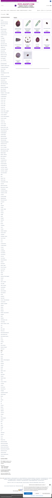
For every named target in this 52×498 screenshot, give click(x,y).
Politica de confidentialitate (34, 482)
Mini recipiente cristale (4, 150)
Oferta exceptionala (4, 78)
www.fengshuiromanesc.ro (12, 480)
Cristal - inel (3, 107)
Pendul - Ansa (3, 178)
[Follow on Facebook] (50, 1)
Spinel (2, 368)
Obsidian (2, 318)
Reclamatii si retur (12, 485)
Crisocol (2, 247)
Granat (2, 274)
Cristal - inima (3, 109)
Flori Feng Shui (3, 58)
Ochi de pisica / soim (4, 319)
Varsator (2, 414)
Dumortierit (3, 263)
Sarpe (2, 428)
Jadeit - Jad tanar (3, 285)
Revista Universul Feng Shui (5, 448)
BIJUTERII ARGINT (4, 63)
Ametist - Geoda (3, 209)
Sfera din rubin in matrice (18, 61)
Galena (2, 272)
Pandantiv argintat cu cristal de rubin (47, 45)
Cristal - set (2, 120)
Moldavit (2, 310)
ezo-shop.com (38, 478)
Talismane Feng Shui (4, 138)
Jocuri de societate (4, 172)
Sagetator (2, 410)
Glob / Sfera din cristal (4, 83)
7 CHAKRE (2, 38)
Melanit (2, 307)
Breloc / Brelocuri (3, 156)
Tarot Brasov (19, 480)
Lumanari (2, 194)
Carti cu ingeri (3, 25)
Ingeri (2, 27)
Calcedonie (2, 225)
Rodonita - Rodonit (4, 347)
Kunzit (2, 294)
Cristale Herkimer (3, 96)
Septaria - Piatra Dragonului (5, 359)
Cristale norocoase (4, 34)
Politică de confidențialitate (39, 495)
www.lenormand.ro (41, 480)
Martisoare (2, 456)
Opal (1, 327)
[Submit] (15, 5)
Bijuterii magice (3, 152)
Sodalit (2, 367)
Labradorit (2, 296)
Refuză (37, 493)
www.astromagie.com (44, 479)
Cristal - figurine (3, 125)
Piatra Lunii (2, 330)
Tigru (1, 423)
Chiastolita (2, 234)
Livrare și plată (13, 10)
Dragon (2, 427)
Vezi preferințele (46, 493)
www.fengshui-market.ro (12, 479)
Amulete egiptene (3, 132)
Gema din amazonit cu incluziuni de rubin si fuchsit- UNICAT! (27, 29)
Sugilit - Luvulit (3, 370)
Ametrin (2, 210)
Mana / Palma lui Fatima (4, 129)
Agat (1, 203)
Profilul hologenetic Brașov (33, 480)
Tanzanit (2, 376)
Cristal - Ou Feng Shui (4, 112)
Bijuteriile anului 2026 (4, 23)
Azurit (2, 221)
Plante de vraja (3, 85)
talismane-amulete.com (31, 478)
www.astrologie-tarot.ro (27, 479)
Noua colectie (3, 40)
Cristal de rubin (27, 60)
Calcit (2, 227)
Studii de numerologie (4, 443)
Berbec (2, 396)
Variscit (2, 385)
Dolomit (2, 261)
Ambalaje (2, 390)
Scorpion (2, 408)
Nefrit (2, 316)
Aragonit (2, 218)
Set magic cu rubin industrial (27, 45)
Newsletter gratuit (24, 10)
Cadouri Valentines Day (4, 454)
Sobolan (2, 419)
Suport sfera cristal (4, 43)
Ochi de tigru (3, 321)
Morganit (2, 314)
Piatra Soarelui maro (4, 334)
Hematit (2, 278)
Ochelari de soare (3, 56)
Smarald (2, 365)
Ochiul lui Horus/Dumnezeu (5, 76)
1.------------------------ (4, 61)
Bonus (5, 10)
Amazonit (2, 205)
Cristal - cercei (3, 100)
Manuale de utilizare (4, 32)
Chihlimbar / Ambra (4, 236)
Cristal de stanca (3, 243)
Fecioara (2, 405)
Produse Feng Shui (4, 163)
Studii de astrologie (4, 441)
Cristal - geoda (3, 105)
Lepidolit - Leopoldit (4, 303)
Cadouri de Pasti (3, 452)
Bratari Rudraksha (3, 29)
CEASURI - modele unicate (5, 65)
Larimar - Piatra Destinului (5, 299)
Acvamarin (2, 201)
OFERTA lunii (3, 47)
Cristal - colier (3, 101)
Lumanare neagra (3, 196)
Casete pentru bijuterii (4, 392)
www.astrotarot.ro (20, 479)
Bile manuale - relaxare (4, 187)
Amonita (2, 212)
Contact (30, 10)
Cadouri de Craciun (4, 450)
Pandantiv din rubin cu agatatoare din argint (18, 29)
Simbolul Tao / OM (4, 143)
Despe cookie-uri (33, 495)
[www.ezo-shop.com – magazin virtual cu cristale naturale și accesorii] (26, 5)
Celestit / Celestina (4, 230)
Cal (1, 430)
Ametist (2, 207)
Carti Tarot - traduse (4, 167)
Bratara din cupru (3, 52)
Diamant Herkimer (4, 259)
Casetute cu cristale (4, 192)
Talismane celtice (3, 136)
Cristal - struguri (3, 123)
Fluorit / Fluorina (3, 267)
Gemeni (2, 399)
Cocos (2, 436)
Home (2, 10)
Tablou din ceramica (4, 45)
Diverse (2, 36)
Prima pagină (3, 14)
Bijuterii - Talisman (4, 154)
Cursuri (18, 10)
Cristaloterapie (3, 189)
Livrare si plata (6, 485)
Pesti (1, 416)
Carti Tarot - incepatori (4, 169)
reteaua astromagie (19, 482)
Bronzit (2, 223)
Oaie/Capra (2, 432)
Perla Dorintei (3, 80)
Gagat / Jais (2, 270)
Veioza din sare (3, 388)
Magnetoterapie (3, 198)
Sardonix (2, 354)
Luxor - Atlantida (3, 60)
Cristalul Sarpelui (3, 245)
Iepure (2, 425)
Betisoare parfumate (4, 185)
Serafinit (2, 361)
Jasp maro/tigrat (3, 290)
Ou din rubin (37, 44)
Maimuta (2, 434)
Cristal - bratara (3, 98)
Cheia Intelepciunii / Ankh (5, 72)
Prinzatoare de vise (4, 165)
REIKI (2, 174)
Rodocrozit (2, 348)
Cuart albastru (3, 252)
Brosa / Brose (3, 158)
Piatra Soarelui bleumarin (5, 332)
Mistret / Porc (3, 439)
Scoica (2, 356)
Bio (15, 482)
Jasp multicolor (3, 292)
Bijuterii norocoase (4, 54)
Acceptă (28, 493)
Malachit (2, 305)
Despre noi (9, 482)
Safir (1, 352)
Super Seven (3, 374)
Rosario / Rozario (3, 145)
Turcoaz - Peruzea (3, 381)
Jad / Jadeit (2, 283)
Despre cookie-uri (42, 482)
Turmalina (2, 383)
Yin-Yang (2, 74)
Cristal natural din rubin (47, 28)
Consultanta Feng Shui (4, 445)
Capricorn (2, 412)
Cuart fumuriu (3, 254)
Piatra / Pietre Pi (3, 89)
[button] (49, 484)
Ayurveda (2, 183)
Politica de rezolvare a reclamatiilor (21, 485)
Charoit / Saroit (3, 232)
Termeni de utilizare (26, 482)
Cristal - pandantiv (4, 114)
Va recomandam (3, 49)
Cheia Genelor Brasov (24, 480)
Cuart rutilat (3, 258)
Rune (1, 176)
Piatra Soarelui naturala (4, 336)
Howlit (2, 279)
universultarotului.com (44, 478)
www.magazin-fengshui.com (35, 479)
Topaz (2, 379)
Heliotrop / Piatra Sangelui (5, 276)
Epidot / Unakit (3, 265)
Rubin (2, 350)
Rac (1, 401)
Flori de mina (3, 387)
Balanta (2, 407)
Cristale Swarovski (4, 94)
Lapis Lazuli (2, 298)
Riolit (1, 343)
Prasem (2, 339)
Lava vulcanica (3, 301)
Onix (1, 325)
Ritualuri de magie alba (4, 87)
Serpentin (2, 363)
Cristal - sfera (3, 121)
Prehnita (2, 341)
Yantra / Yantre (3, 69)
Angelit (2, 214)
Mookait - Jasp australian (5, 312)
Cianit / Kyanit (3, 238)
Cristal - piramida (3, 118)
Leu (1, 403)
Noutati (2, 20)
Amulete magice (3, 134)
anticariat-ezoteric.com (15, 478)
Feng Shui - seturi (3, 161)
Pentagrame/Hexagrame (4, 141)
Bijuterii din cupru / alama (5, 149)
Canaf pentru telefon (4, 190)
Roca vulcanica (3, 345)
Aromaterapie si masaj (4, 181)
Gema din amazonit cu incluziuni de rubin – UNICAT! (37, 29)
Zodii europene (3, 394)
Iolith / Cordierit (3, 281)
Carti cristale (3, 41)
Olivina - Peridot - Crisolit (5, 323)
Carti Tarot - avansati (4, 170)
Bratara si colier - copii (4, 127)
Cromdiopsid (3, 250)
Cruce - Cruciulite (3, 147)
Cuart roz (2, 256)
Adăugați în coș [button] (18, 32)
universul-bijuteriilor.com (23, 478)
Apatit (2, 216)
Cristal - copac (3, 103)
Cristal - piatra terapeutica (5, 116)
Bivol (1, 421)
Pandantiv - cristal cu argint (5, 92)
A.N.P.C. (12, 482)
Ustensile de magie (4, 81)
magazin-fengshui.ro (8, 478)
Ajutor (7, 10)
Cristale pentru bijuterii (4, 67)
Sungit (2, 372)
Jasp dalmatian (3, 287)
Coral (2, 241)
